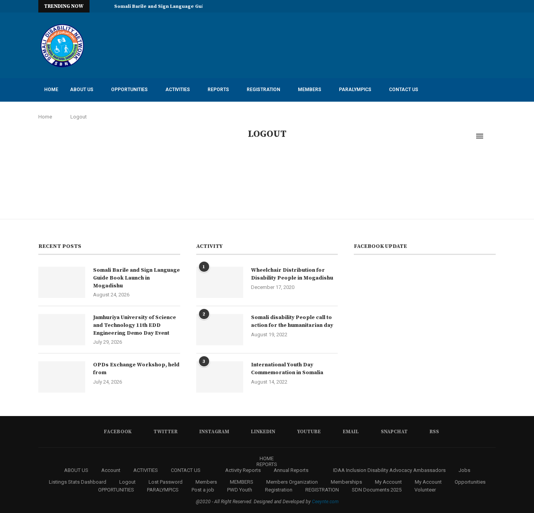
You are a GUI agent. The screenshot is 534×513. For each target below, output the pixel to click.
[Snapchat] (485, 6)
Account (110, 470)
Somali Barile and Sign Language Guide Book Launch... (180, 6)
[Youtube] (467, 6)
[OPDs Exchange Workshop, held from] (61, 377)
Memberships (346, 482)
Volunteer (425, 490)
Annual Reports (291, 470)
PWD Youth (239, 490)
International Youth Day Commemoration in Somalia (287, 368)
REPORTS (218, 89)
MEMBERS (309, 89)
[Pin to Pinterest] (285, 174)
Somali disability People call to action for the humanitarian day (292, 321)
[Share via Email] (293, 174)
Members (206, 482)
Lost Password (166, 482)
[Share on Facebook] (269, 174)
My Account (388, 482)
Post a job (203, 490)
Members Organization (292, 482)
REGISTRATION (263, 89)
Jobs (464, 470)
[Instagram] (449, 6)
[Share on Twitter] (277, 174)
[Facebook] (431, 6)
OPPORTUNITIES (129, 89)
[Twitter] (440, 6)
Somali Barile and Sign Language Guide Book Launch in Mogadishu (136, 278)
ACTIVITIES (177, 89)
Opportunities (470, 482)
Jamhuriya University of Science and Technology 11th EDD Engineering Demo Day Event (134, 325)
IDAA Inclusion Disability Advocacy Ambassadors (108, 112)
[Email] (476, 6)
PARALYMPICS (355, 89)
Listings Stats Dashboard (77, 482)
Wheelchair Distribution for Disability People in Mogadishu (292, 274)
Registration (278, 490)
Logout (127, 482)
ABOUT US (81, 89)
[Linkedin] (458, 6)
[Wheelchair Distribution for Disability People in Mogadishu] (219, 282)
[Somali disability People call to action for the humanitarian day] (219, 329)
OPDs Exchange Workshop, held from (136, 368)
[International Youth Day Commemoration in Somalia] (219, 377)
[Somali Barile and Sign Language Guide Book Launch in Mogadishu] (61, 282)
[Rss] (494, 6)
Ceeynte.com (325, 501)
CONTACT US (403, 89)
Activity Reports (270, 112)
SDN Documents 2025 (211, 112)
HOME (51, 89)
